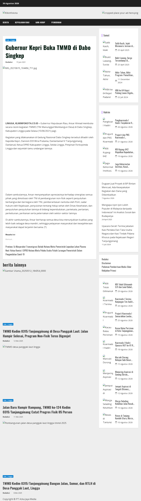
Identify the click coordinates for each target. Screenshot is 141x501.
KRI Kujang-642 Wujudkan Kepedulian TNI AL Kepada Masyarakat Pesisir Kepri (124, 150)
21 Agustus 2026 (125, 141)
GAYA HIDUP (40, 22)
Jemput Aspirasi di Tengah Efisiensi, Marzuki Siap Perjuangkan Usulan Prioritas (123, 387)
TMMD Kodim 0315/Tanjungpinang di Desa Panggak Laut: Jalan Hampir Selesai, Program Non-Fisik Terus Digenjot (45, 333)
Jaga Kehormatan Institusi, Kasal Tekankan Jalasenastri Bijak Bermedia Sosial (124, 165)
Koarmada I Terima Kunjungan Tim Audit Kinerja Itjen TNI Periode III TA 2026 (124, 300)
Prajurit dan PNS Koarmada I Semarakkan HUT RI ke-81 (123, 136)
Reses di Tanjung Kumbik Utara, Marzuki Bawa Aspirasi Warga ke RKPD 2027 (124, 417)
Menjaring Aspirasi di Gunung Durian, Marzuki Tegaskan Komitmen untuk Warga (124, 373)
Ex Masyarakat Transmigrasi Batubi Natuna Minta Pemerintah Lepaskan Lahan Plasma (46, 246)
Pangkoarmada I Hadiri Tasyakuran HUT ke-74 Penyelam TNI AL (124, 121)
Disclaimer (106, 263)
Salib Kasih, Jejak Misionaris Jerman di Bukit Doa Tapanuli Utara (124, 44)
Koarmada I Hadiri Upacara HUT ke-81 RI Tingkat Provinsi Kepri (124, 344)
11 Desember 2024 (124, 81)
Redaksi (9, 62)
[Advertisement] (49, 172)
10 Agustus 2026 (125, 408)
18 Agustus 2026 (125, 349)
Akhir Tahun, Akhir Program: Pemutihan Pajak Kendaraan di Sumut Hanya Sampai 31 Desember (124, 73)
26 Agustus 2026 (125, 127)
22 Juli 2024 (123, 97)
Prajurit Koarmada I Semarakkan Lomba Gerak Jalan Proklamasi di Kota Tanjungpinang (123, 315)
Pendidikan (56, 22)
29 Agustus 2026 (125, 291)
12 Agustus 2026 (125, 378)
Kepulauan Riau (22, 22)
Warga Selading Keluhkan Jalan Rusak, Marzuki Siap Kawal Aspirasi (124, 402)
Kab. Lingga (10, 40)
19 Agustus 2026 (125, 156)
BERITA (6, 22)
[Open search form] (137, 22)
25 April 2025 (123, 50)
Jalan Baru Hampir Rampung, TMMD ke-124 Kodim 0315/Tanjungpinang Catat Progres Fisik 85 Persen (37, 409)
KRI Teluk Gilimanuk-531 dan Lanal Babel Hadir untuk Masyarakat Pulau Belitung (124, 285)
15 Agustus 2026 (125, 170)
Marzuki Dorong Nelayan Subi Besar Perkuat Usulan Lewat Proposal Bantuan (124, 358)
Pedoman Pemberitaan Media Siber (116, 266)
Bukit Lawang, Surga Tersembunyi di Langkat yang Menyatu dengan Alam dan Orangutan (124, 59)
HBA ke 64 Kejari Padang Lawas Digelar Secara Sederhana (124, 91)
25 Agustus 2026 (125, 320)
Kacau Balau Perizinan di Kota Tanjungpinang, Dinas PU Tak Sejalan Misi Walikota (124, 329)
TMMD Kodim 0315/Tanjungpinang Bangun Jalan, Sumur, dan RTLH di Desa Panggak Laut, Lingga (49, 485)
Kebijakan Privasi (109, 270)
